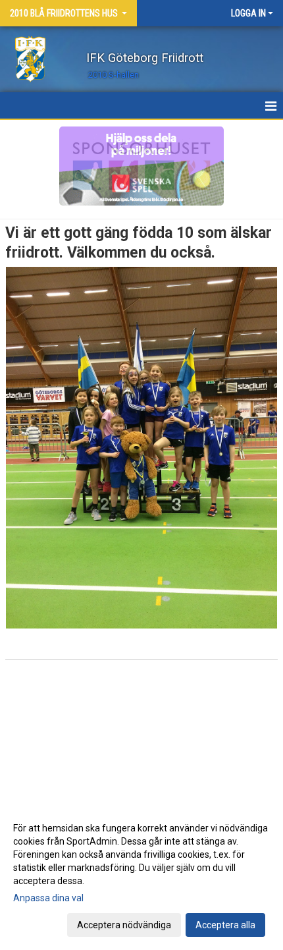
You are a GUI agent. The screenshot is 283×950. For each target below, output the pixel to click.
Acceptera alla (225, 925)
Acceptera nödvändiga (124, 925)
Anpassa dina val (48, 898)
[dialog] (141, 876)
